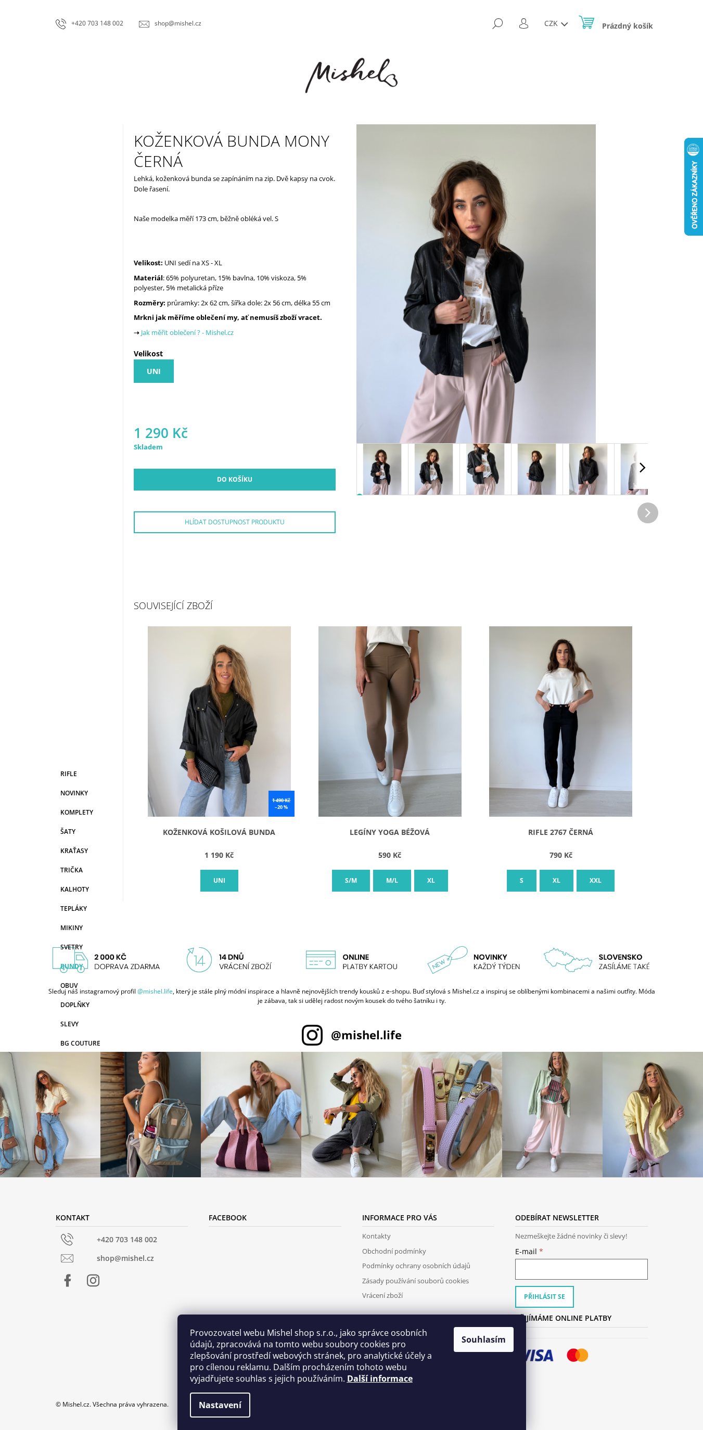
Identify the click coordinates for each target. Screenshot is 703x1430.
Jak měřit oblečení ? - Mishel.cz (187, 332)
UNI (154, 371)
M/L (392, 880)
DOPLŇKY (75, 1004)
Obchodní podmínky (394, 1251)
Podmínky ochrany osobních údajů (416, 1265)
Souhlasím (484, 1339)
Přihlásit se (544, 1296)
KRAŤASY (74, 850)
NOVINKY (74, 793)
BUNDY (71, 966)
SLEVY (69, 1024)
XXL (596, 880)
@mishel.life (155, 991)
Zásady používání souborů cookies (415, 1280)
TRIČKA (71, 870)
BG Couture (80, 1043)
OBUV (69, 985)
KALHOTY (74, 889)
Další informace (380, 1378)
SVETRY (71, 947)
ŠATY (67, 831)
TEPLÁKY (73, 908)
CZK (552, 23)
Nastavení (220, 1405)
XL (431, 880)
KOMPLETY (76, 812)
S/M (351, 880)
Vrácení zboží (382, 1295)
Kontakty (376, 1236)
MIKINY (71, 927)
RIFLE (68, 773)
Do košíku (234, 479)
